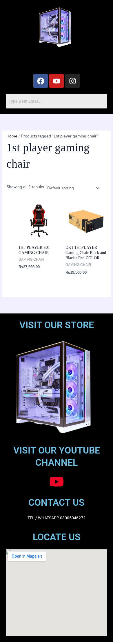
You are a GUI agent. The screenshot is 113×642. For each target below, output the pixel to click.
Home (11, 136)
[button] (56, 61)
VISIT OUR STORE (56, 325)
